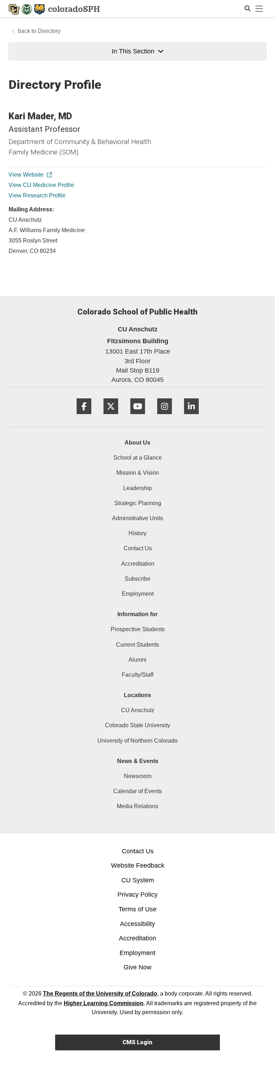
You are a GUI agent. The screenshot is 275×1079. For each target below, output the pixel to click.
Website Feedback (137, 865)
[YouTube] (137, 417)
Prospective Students (138, 629)
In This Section (133, 51)
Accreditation (137, 564)
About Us (137, 443)
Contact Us (138, 548)
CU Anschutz (137, 710)
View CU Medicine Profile (41, 185)
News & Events (137, 761)
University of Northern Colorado (137, 741)
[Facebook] (84, 417)
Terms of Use (137, 909)
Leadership (137, 488)
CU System (137, 880)
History (137, 533)
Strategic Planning (137, 503)
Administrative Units (137, 518)
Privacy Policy (137, 894)
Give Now (137, 967)
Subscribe (137, 579)
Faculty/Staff (137, 675)
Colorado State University (137, 725)
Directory (49, 31)
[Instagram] (164, 417)
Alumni (137, 660)
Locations (137, 695)
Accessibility (137, 923)
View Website (26, 175)
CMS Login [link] (137, 1042)
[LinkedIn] (191, 417)
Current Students (137, 645)
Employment (138, 594)
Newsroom (137, 776)
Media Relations (137, 806)
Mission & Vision (137, 473)
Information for (137, 614)
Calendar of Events (137, 791)
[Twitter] (111, 417)
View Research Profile (37, 195)
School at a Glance (138, 458)
